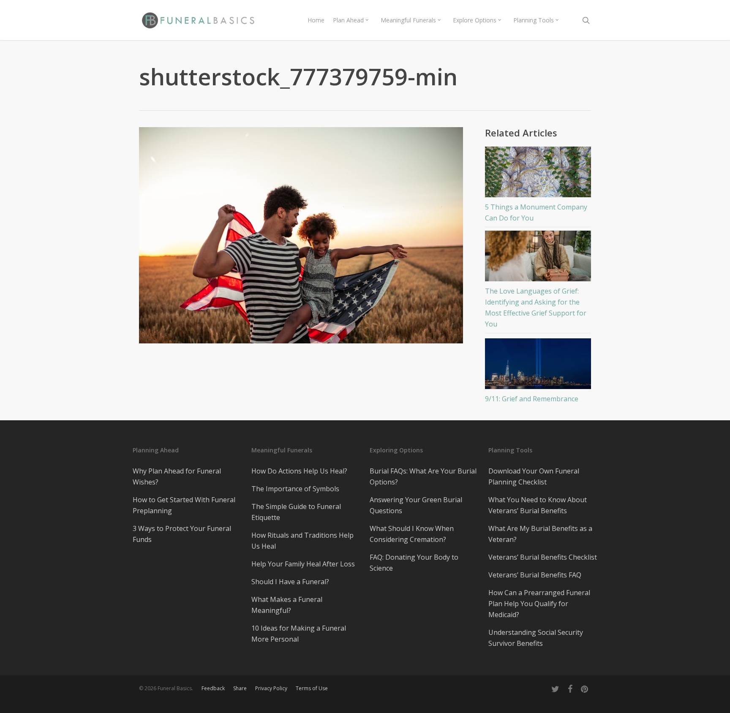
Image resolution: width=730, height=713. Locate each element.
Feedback (213, 688)
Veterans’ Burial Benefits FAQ (534, 575)
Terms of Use (312, 688)
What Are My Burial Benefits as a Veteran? (540, 534)
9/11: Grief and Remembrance (531, 398)
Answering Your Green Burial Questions (416, 505)
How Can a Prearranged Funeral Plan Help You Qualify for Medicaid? (539, 603)
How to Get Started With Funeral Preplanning (184, 505)
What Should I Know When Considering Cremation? (412, 534)
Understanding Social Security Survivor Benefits (535, 638)
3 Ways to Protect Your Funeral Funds (182, 534)
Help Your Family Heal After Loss (303, 564)
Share (240, 688)
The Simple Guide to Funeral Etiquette (296, 512)
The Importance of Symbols (295, 488)
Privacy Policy (271, 688)
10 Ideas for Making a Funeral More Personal (298, 633)
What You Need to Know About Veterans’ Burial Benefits (537, 505)
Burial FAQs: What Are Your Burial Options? (423, 476)
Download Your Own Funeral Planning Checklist (533, 476)
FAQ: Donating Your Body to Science (414, 562)
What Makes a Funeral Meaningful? (286, 605)
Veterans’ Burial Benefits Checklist (542, 557)
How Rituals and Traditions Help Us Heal (302, 541)
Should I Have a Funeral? (290, 581)
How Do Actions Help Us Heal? (299, 471)
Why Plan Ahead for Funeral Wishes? (177, 476)
